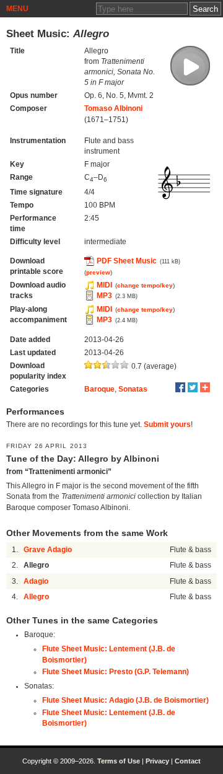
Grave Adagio (48, 549)
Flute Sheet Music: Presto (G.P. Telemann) (115, 671)
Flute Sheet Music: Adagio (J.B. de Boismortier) (125, 700)
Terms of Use (118, 761)
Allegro (36, 596)
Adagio (36, 581)
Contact (188, 761)
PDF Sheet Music (127, 261)
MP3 (104, 295)
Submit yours (167, 424)
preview (98, 272)
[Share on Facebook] (180, 387)
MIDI (104, 285)
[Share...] (205, 387)
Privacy (157, 761)
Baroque (99, 389)
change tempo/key (145, 285)
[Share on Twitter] (193, 387)
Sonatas (132, 389)
